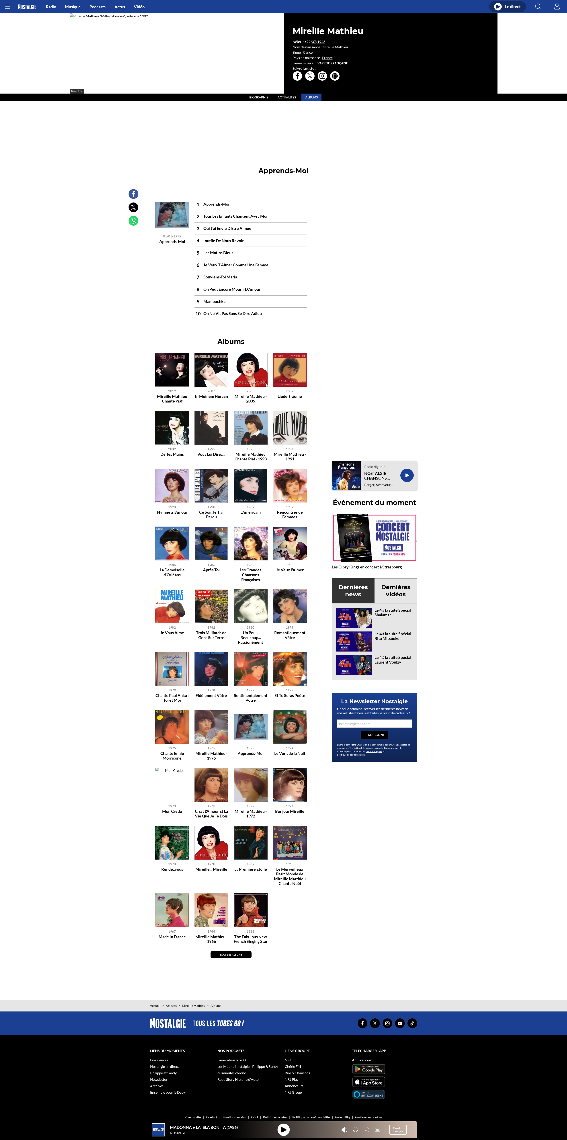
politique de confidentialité (351, 754)
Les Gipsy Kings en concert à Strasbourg (367, 566)
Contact (211, 1117)
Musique (73, 6)
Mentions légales (234, 1117)
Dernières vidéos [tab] (395, 591)
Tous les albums (231, 954)
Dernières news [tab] (353, 591)
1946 (321, 41)
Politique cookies (275, 1117)
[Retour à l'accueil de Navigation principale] (27, 7)
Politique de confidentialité (311, 1117)
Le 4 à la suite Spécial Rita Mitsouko (393, 636)
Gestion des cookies (368, 1117)
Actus (120, 6)
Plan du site (193, 1117)
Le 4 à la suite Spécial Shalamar (393, 612)
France (327, 57)
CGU (254, 1117)
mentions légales (374, 751)
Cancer (308, 52)
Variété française (332, 63)
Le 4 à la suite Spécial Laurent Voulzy (393, 660)
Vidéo (139, 6)
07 (314, 41)
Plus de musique (398, 1129)
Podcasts (98, 6)
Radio (51, 6)
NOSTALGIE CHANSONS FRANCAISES (376, 476)
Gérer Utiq (342, 1117)
